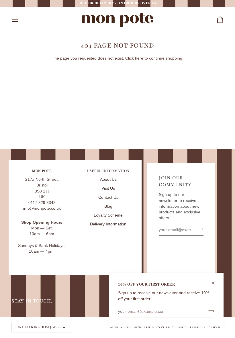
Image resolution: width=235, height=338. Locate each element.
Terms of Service (206, 327)
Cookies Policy (159, 327)
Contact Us (108, 197)
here (139, 58)
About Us (108, 179)
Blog (108, 206)
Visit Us (108, 188)
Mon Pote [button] (42, 171)
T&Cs (182, 327)
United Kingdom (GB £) (38, 327)
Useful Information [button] (108, 171)
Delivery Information (108, 224)
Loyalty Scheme (108, 215)
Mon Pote (123, 327)
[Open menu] (20, 20)
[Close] (216, 283)
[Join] (209, 310)
